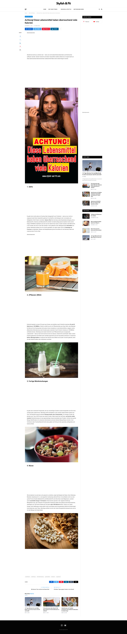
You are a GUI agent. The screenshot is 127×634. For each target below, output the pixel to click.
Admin (84, 176)
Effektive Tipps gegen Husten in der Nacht (64, 589)
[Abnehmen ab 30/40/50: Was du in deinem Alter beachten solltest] (86, 203)
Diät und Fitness (52, 9)
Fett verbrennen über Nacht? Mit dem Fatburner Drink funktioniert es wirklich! (51, 609)
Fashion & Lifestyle (66, 9)
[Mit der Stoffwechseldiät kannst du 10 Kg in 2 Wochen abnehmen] (86, 223)
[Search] (101, 9)
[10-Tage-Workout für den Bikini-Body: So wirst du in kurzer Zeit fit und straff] (33, 601)
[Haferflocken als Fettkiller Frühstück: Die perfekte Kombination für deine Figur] (70, 601)
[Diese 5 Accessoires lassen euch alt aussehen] (86, 230)
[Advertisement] (51, 43)
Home (44, 9)
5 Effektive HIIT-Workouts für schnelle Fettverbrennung (96, 215)
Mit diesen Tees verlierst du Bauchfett (40, 589)
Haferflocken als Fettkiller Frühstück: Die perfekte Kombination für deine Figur (70, 609)
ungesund (58, 576)
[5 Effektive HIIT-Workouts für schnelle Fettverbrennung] (86, 216)
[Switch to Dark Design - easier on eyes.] (99, 9)
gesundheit (47, 576)
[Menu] (26, 9)
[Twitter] (20, 39)
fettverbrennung (40, 576)
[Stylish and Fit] (63, 3)
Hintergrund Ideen (79, 9)
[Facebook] (20, 36)
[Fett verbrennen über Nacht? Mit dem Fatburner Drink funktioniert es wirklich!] (51, 601)
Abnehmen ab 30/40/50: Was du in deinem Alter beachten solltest (96, 203)
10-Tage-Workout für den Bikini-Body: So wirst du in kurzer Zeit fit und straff (32, 609)
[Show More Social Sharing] (60, 29)
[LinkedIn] (20, 43)
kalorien (53, 576)
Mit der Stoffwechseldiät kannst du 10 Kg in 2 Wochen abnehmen (96, 222)
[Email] (20, 50)
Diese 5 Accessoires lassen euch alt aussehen (96, 229)
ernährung (33, 576)
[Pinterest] (20, 46)
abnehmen (27, 576)
